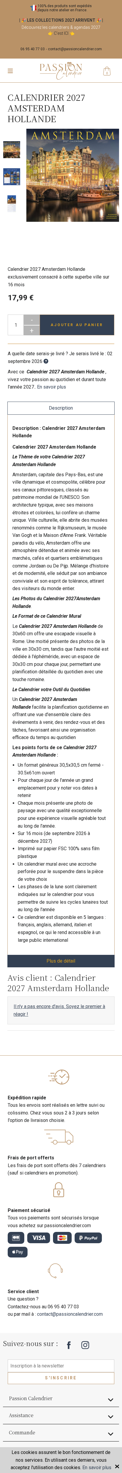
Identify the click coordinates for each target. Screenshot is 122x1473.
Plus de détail (60, 961)
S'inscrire (61, 1377)
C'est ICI (61, 33)
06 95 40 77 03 (32, 49)
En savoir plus (51, 387)
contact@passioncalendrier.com (75, 49)
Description (61, 408)
